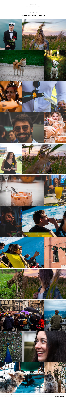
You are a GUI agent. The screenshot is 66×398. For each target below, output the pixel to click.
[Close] (64, 396)
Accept (62, 396)
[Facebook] (12, 394)
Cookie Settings (57, 396)
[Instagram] (11, 394)
